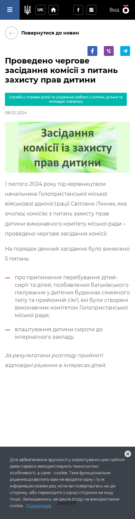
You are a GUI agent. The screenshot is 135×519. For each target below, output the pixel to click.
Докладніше (38, 505)
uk (40, 9)
